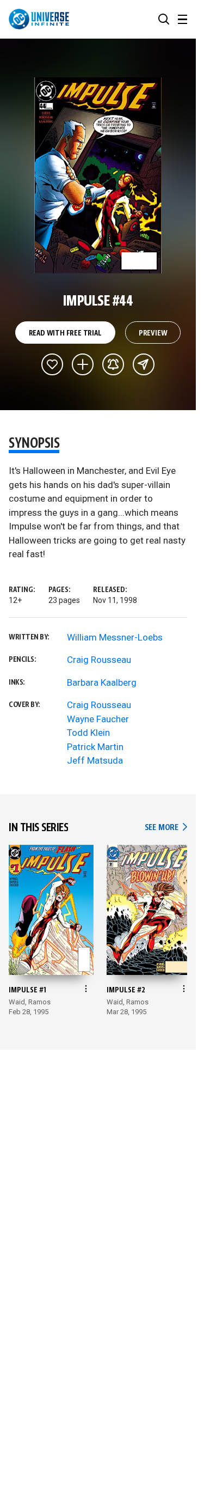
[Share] (143, 364)
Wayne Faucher (98, 719)
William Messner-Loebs (115, 637)
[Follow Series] (113, 364)
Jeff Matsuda (95, 760)
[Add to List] (83, 364)
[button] (163, 19)
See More (166, 827)
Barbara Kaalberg (102, 682)
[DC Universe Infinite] (39, 19)
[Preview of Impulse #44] (98, 175)
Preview (153, 333)
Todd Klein (88, 732)
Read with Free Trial (65, 333)
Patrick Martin (95, 746)
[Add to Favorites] (52, 364)
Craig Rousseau (99, 659)
